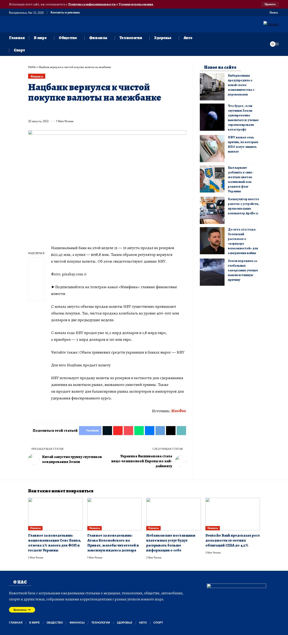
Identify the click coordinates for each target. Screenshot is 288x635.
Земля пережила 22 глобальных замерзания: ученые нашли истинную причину (243, 270)
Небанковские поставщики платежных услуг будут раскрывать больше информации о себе (170, 543)
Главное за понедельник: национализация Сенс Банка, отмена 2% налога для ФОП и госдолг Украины (54, 543)
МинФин (178, 411)
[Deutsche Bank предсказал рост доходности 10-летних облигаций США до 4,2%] (232, 514)
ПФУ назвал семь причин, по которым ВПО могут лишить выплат (243, 144)
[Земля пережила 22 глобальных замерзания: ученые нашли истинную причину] (212, 272)
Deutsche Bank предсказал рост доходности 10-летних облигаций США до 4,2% (232, 540)
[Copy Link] (123, 110)
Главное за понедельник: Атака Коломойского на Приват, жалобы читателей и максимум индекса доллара (113, 543)
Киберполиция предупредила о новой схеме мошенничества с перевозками (241, 85)
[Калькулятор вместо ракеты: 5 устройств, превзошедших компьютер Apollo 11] (212, 210)
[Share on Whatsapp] (64, 110)
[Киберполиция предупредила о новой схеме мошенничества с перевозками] (212, 86)
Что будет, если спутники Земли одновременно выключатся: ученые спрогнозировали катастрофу (243, 118)
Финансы (36, 76)
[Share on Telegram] (106, 110)
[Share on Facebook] (31, 110)
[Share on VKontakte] (98, 110)
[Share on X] (39, 110)
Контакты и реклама (65, 12)
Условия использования (136, 4)
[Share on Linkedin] (73, 110)
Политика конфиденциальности (92, 4)
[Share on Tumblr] (81, 110)
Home (32, 67)
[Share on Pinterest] (56, 110)
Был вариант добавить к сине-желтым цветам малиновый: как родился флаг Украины (240, 179)
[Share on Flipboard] (48, 110)
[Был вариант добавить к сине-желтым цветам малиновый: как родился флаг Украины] (212, 178)
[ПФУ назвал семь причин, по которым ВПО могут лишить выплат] (212, 148)
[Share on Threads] (114, 110)
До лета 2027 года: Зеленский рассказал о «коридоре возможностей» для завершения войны (243, 241)
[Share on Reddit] (89, 110)
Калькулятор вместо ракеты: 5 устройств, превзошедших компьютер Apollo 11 (243, 206)
